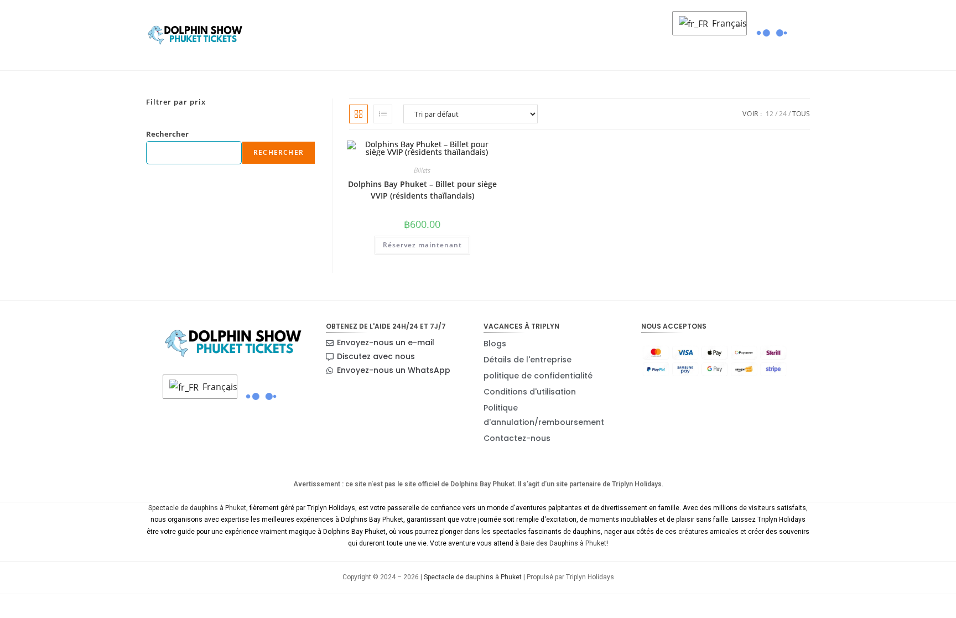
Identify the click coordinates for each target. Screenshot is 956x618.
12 (769, 113)
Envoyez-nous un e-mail (385, 342)
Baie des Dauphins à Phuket (563, 543)
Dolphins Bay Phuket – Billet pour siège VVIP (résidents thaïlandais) (422, 190)
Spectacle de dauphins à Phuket (197, 508)
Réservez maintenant (422, 245)
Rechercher (167, 134)
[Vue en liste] (382, 114)
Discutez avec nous (376, 356)
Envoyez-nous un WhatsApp (393, 370)
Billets (422, 170)
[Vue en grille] (358, 114)
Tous (801, 113)
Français (726, 23)
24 (783, 113)
